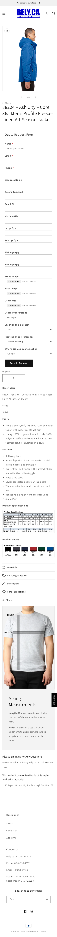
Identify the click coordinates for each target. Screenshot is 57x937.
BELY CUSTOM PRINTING (24, 931)
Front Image (12, 276)
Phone (9, 167)
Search (9, 823)
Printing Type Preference (19, 336)
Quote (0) (54, 700)
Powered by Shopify (39, 931)
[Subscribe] (47, 899)
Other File (10, 300)
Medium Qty (11, 216)
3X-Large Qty (12, 252)
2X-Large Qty (12, 264)
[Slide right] (35, 97)
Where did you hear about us (21, 348)
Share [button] (9, 600)
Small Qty (10, 204)
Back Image (11, 288)
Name (9, 143)
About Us (11, 837)
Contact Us (12, 830)
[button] (3, 13)
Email (9, 155)
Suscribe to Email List (17, 324)
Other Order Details (16, 312)
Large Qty (10, 228)
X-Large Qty (11, 240)
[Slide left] (21, 97)
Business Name (13, 179)
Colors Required (14, 191)
